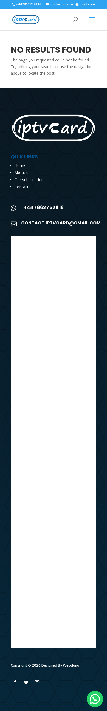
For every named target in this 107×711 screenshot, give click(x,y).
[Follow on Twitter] (26, 682)
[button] (95, 699)
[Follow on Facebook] (15, 682)
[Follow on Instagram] (37, 682)
